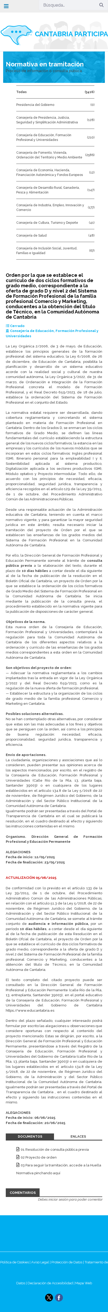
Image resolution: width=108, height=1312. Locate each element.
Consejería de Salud (31, 235)
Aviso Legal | (41, 1262)
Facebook (59, 1298)
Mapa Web (83, 1283)
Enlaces (78, 1136)
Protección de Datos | (68, 1262)
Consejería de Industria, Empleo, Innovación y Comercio (50, 207)
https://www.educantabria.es (30, 1010)
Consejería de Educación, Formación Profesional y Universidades (43, 137)
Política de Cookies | (15, 1262)
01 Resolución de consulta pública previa (55, 1149)
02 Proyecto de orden (39, 1157)
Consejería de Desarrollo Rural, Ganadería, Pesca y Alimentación (48, 190)
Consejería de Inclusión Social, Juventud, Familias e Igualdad (46, 251)
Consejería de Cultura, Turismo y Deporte (47, 223)
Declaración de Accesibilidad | (51, 1283)
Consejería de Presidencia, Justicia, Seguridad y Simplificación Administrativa (47, 120)
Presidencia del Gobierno (35, 105)
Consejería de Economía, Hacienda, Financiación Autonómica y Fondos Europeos (49, 172)
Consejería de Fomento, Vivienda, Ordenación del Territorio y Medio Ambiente (49, 155)
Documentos (30, 1136)
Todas (21, 92)
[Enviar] (101, 5)
